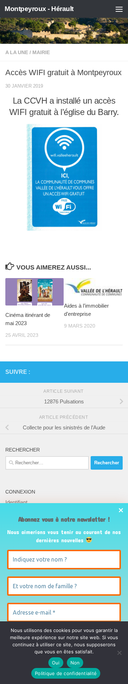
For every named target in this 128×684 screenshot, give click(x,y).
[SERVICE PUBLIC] (118, 371)
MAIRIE (41, 52)
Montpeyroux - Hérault (39, 8)
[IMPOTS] (107, 372)
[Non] (119, 652)
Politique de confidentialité (66, 673)
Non (75, 662)
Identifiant (16, 502)
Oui (56, 662)
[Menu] (119, 9)
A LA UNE (16, 52)
